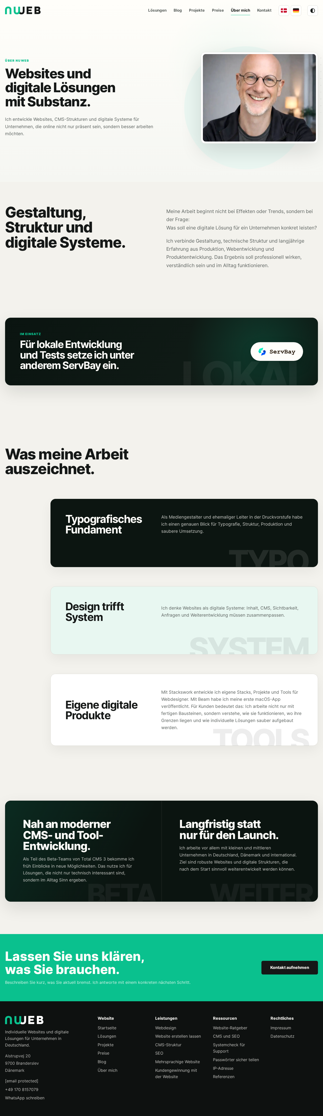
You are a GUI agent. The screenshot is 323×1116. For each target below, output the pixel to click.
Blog (102, 1061)
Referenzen (223, 1076)
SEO (159, 1053)
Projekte (106, 1044)
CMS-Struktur (168, 1044)
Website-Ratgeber (230, 1027)
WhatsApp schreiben (24, 1097)
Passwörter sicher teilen (236, 1059)
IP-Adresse (223, 1068)
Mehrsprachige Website (177, 1061)
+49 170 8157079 (21, 1089)
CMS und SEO (226, 1036)
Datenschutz (282, 1036)
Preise (103, 1053)
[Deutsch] (296, 10)
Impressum (281, 1027)
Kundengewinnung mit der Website (176, 1073)
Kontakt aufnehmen (289, 967)
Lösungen (107, 1036)
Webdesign (165, 1027)
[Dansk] (284, 10)
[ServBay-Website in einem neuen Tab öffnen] (277, 351)
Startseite (107, 1027)
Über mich (107, 1070)
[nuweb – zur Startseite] (46, 1020)
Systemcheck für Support (229, 1048)
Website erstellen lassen (178, 1036)
